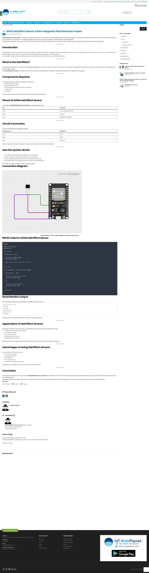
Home (4, 22)
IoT (8, 34)
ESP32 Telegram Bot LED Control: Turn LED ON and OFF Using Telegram (133, 80)
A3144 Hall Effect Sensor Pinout (13, 427)
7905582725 (126, 13)
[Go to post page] (122, 67)
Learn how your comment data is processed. (36, 439)
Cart (132, 1)
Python (122, 53)
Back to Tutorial (8, 25)
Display (37, 22)
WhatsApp (7, 396)
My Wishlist (127, 1)
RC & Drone (58, 22)
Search (122, 25)
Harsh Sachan (15, 405)
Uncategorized (124, 59)
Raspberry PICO (127, 45)
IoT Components (47, 22)
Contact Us (41, 540)
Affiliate (41, 544)
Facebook (3, 396)
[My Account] (132, 12)
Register (144, 1)
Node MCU (123, 47)
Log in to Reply (27, 425)
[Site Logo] (14, 12)
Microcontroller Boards (16, 22)
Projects (66, 22)
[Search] (89, 12)
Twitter (6, 569)
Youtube (9, 569)
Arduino (123, 36)
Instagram (12, 569)
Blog (122, 1)
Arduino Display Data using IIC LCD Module (134, 66)
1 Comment (15, 34)
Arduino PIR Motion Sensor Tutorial (134, 73)
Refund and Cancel (68, 542)
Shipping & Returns (68, 546)
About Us (41, 539)
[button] (116, 243)
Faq (40, 542)
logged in (12, 438)
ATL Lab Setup (66, 548)
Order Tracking (43, 548)
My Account (107, 1)
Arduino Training (67, 539)
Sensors (29, 22)
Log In (138, 1)
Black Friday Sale (116, 1)
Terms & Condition (68, 540)
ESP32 (124, 42)
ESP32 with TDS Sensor (131, 85)
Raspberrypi (124, 56)
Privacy (65, 544)
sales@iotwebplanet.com (8, 545)
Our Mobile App (76, 22)
